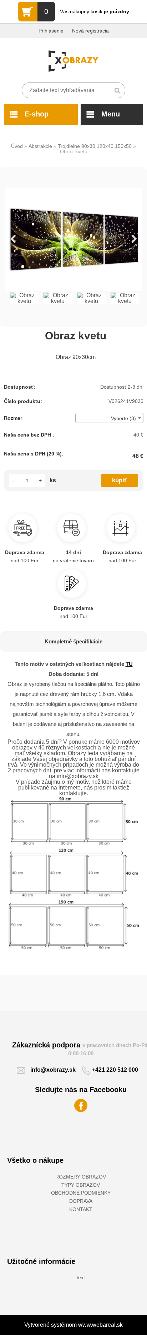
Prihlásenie (51, 31)
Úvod (17, 146)
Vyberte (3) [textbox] (123, 418)
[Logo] (74, 61)
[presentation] (12, 239)
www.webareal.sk (100, 1325)
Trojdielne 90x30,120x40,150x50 (95, 146)
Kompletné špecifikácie (73, 641)
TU (129, 664)
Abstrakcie (40, 146)
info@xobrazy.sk (53, 1070)
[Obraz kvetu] (73, 239)
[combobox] (109, 418)
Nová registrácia (90, 31)
